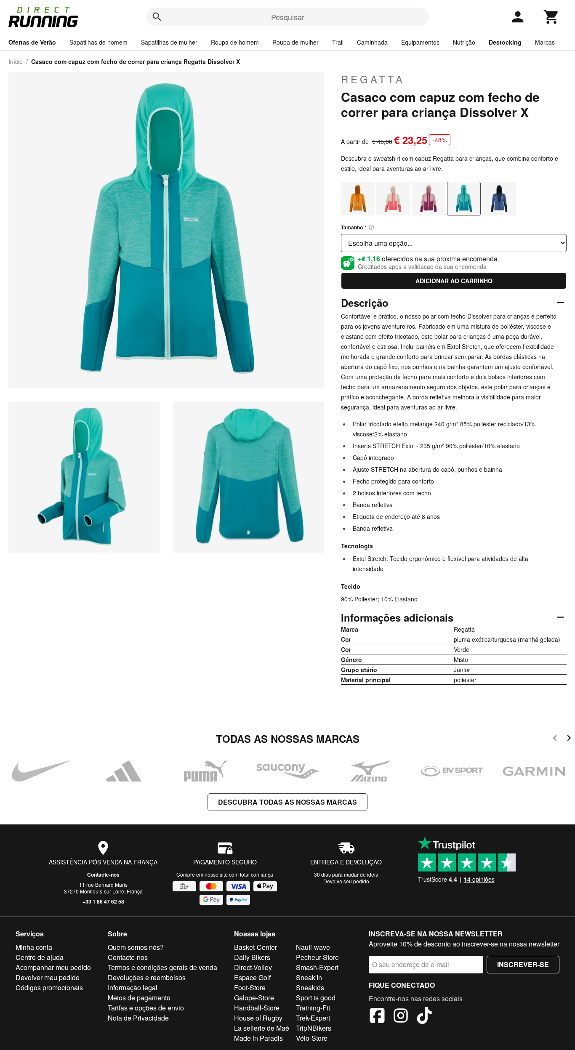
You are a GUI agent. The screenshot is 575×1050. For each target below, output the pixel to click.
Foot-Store (250, 987)
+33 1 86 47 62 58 (103, 901)
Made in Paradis (258, 1038)
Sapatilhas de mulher (169, 42)
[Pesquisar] (157, 17)
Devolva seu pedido (346, 881)
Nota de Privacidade (138, 1018)
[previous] (555, 739)
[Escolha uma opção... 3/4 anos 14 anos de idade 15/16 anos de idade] (454, 243)
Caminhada (372, 42)
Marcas (545, 42)
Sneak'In (309, 977)
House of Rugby (258, 1018)
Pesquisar (287, 16)
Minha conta (34, 947)
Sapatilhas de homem (98, 42)
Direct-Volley (253, 967)
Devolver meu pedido (48, 977)
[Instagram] (400, 1016)
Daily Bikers (252, 957)
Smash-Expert (317, 967)
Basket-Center (255, 947)
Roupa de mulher (295, 42)
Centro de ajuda (40, 957)
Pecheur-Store (317, 957)
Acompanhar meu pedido (53, 967)
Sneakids (310, 987)
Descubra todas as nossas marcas (287, 802)
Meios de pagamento (139, 997)
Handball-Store (257, 1008)
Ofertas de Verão (32, 42)
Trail (337, 42)
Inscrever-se (523, 964)
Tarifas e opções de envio (146, 1008)
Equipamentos (420, 42)
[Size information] (371, 227)
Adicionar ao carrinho (453, 280)
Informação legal (132, 987)
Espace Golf (252, 977)
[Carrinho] (551, 16)
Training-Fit (313, 1008)
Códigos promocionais (49, 987)
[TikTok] (424, 1016)
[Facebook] (377, 1016)
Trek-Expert (313, 1018)
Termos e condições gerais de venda (162, 967)
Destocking (505, 42)
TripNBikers (313, 1028)
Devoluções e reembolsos (147, 977)
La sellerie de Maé (261, 1028)
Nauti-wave (313, 947)
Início (15, 61)
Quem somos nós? (136, 947)
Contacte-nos (103, 874)
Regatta (373, 79)
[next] (569, 739)
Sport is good (315, 997)
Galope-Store (254, 997)
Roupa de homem (235, 42)
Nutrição (464, 42)
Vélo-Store (311, 1038)
